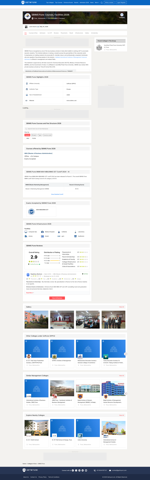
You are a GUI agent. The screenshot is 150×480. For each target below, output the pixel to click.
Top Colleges (50, 2)
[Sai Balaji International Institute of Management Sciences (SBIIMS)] (28, 16)
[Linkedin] (83, 470)
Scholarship (94, 33)
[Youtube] (86, 470)
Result (71, 33)
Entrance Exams (68, 2)
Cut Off (50, 33)
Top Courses (58, 2)
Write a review (109, 2)
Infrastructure (79, 33)
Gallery (87, 33)
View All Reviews (57, 298)
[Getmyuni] (29, 3)
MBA (27, 138)
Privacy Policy (43, 477)
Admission (42, 33)
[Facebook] (73, 470)
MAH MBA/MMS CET (42, 209)
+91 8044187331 (101, 470)
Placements (64, 33)
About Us (26, 477)
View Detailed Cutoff (57, 194)
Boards (76, 2)
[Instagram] (79, 470)
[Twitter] (76, 470)
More (96, 2)
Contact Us (33, 477)
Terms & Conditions (53, 477)
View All (121, 307)
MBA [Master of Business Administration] (38, 153)
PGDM (34, 138)
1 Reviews (61, 18)
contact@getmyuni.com (119, 470)
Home (24, 463)
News (91, 2)
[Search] (102, 3)
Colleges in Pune (31, 463)
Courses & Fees (33, 33)
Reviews (56, 33)
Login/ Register (121, 2)
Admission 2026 (84, 2)
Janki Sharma (33, 26)
